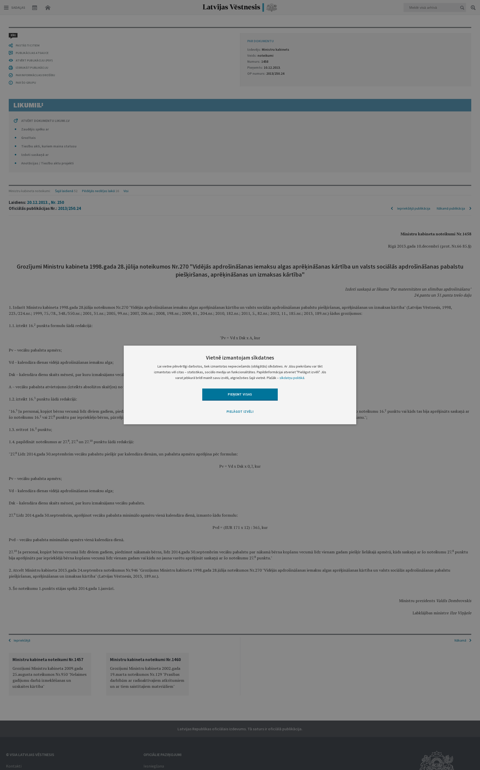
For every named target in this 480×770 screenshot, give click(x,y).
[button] (240, 411)
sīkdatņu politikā (292, 378)
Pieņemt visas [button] (240, 394)
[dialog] (240, 385)
